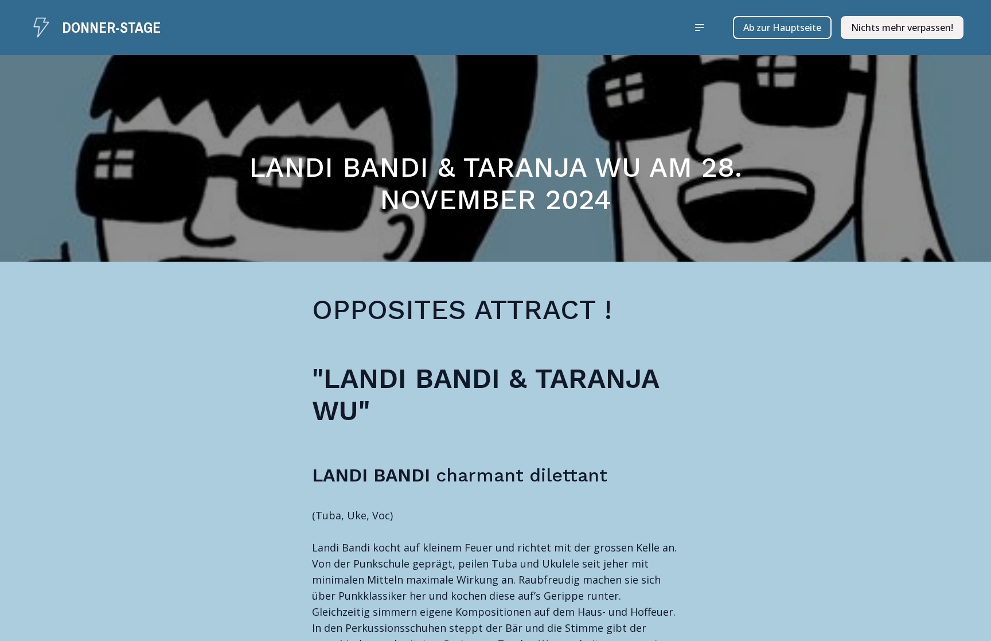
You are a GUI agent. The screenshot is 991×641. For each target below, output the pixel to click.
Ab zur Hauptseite (782, 27)
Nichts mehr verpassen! (902, 27)
